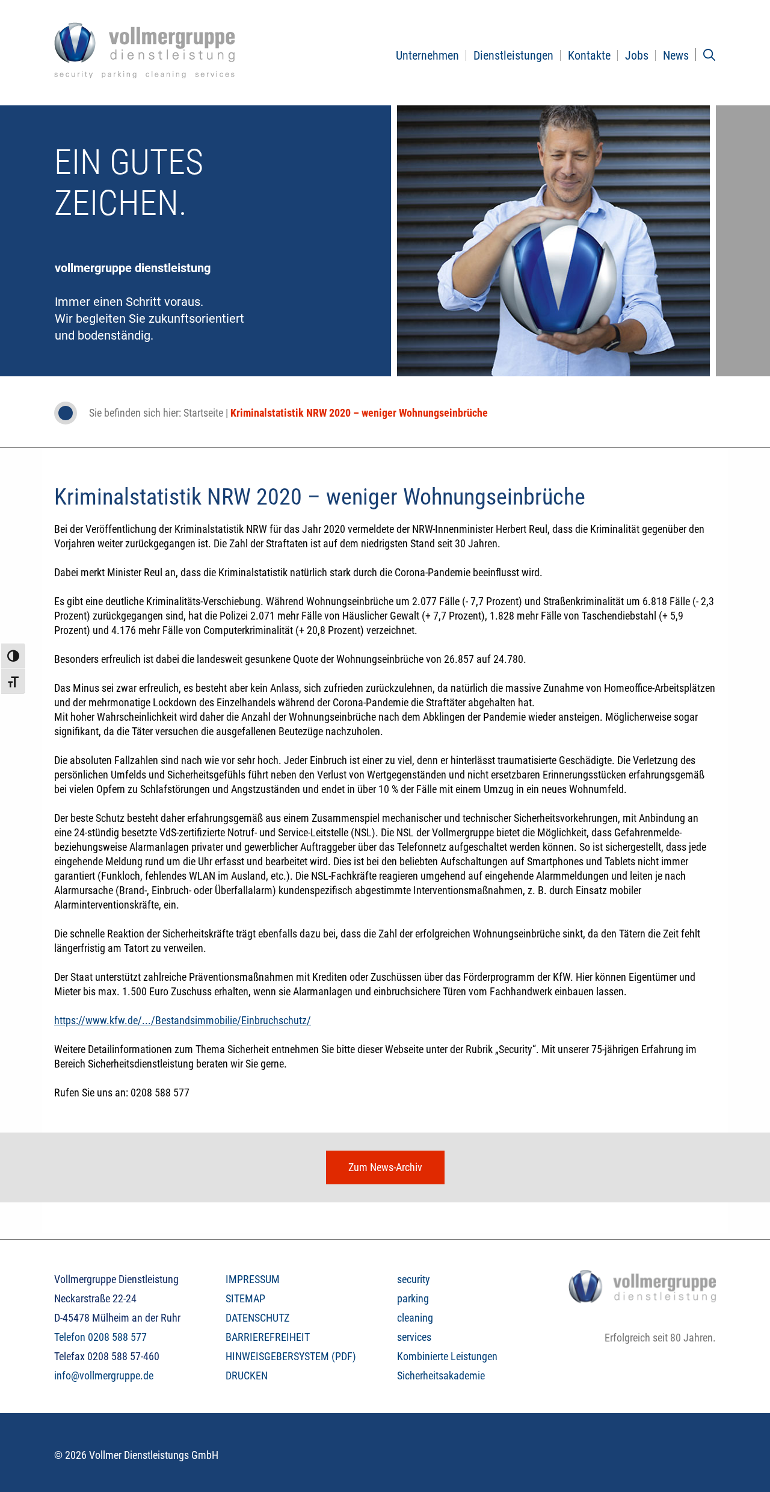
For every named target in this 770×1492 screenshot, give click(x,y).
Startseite (203, 412)
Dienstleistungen (513, 55)
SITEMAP (245, 1298)
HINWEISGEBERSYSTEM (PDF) (291, 1356)
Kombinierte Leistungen (447, 1356)
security (413, 1279)
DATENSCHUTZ (257, 1317)
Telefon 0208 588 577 (100, 1337)
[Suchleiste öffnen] (709, 55)
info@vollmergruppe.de (103, 1375)
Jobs (636, 55)
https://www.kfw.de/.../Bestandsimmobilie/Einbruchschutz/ (182, 1020)
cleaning (415, 1317)
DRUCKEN (247, 1375)
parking (413, 1298)
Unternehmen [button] (427, 55)
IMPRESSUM (253, 1279)
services (414, 1337)
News (676, 55)
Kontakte (589, 55)
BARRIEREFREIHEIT (268, 1337)
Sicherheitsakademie (441, 1375)
